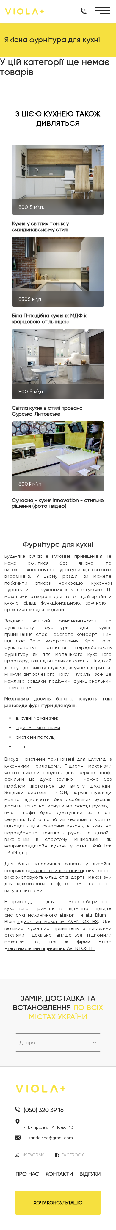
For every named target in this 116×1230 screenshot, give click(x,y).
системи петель (35, 737)
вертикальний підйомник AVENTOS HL (51, 948)
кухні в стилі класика (57, 870)
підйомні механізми (38, 727)
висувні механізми (36, 718)
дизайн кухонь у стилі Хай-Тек (71, 846)
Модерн (22, 852)
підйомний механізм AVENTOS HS (57, 921)
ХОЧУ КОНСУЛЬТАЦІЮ (58, 1203)
